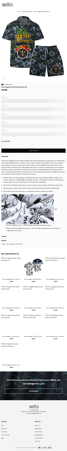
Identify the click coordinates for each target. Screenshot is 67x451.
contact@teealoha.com (35, 413)
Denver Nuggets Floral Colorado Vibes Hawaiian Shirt (55, 279)
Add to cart (33, 151)
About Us (37, 425)
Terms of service (39, 438)
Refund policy (38, 428)
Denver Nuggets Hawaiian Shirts (42, 11)
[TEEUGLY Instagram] (32, 417)
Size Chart (37, 441)
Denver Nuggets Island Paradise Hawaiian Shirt (33, 279)
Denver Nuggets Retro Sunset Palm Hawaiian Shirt (55, 336)
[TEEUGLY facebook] (29, 417)
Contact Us (4, 428)
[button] (59, 4)
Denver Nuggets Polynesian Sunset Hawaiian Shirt (11, 365)
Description (4, 156)
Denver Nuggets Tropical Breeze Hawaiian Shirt (33, 308)
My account (4, 432)
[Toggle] (64, 156)
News (2, 438)
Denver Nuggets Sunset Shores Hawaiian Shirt (11, 336)
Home (18, 11)
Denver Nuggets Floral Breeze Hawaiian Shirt (11, 308)
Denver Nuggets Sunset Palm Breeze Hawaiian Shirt (33, 336)
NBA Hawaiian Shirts (27, 11)
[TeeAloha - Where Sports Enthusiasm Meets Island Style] (7, 4)
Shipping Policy (39, 435)
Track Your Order (5, 435)
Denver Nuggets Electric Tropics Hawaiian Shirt (11, 279)
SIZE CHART (7, 141)
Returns (3, 240)
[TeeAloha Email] (38, 417)
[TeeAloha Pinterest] (35, 417)
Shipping (3, 236)
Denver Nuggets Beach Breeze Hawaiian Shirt (55, 308)
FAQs (2, 425)
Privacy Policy (38, 432)
